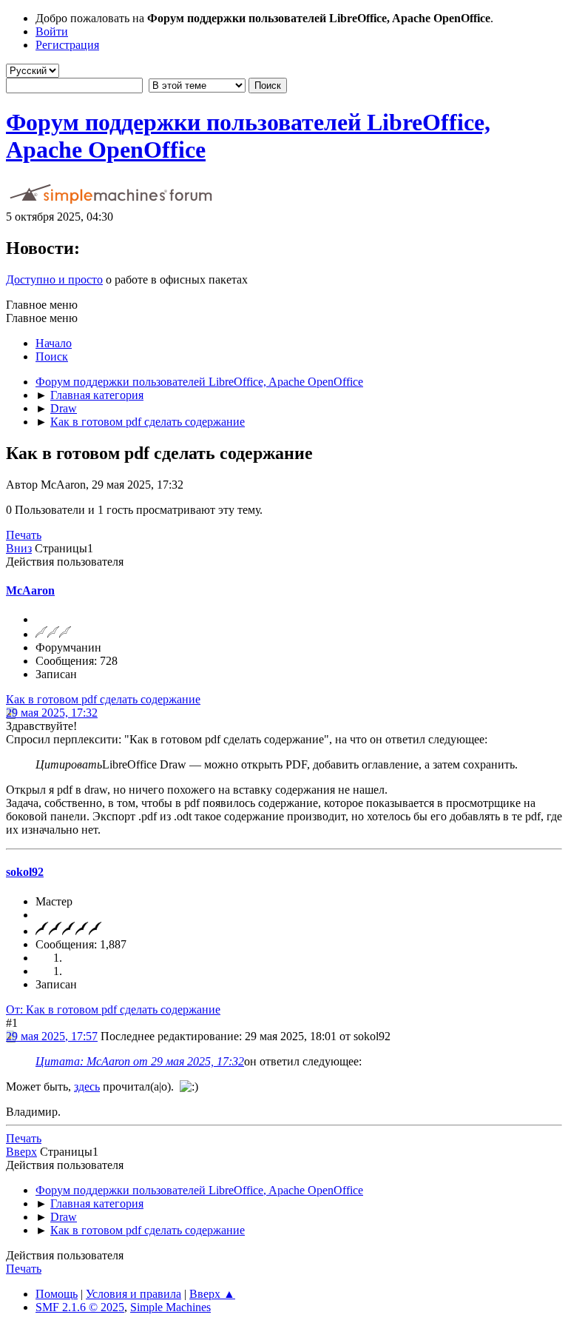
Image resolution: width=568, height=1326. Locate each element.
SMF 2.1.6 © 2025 (80, 1307)
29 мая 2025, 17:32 (52, 712)
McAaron (30, 590)
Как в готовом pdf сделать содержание (103, 699)
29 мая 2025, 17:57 (52, 1036)
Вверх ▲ (212, 1294)
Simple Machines (170, 1307)
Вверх (21, 1151)
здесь (87, 1086)
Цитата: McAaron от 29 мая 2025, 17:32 (140, 1061)
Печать (23, 535)
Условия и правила (133, 1294)
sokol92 (25, 871)
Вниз (19, 548)
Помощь (57, 1294)
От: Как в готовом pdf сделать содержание (113, 1009)
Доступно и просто (54, 279)
